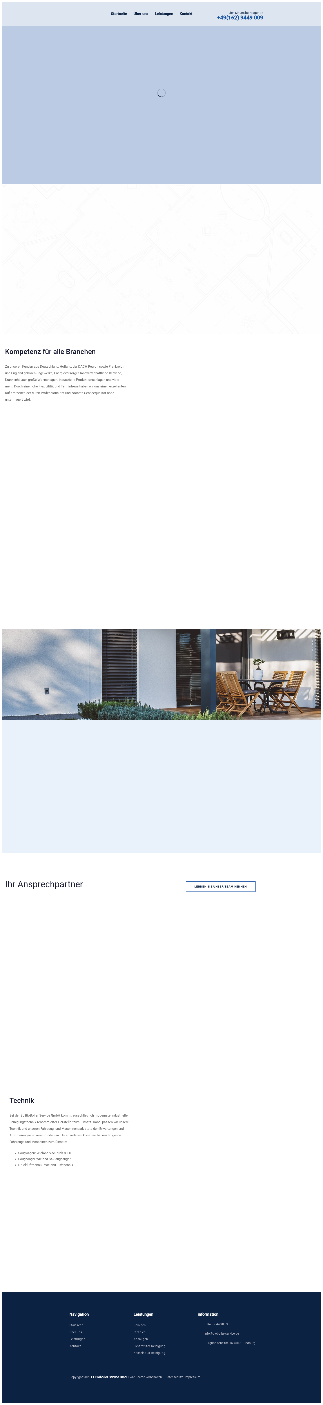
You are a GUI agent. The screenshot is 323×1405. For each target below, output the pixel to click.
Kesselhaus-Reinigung (149, 1353)
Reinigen (140, 1325)
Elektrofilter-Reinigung (149, 1346)
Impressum (192, 1377)
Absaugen (141, 1339)
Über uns (75, 1332)
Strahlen (140, 1332)
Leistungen (77, 1339)
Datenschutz (174, 1377)
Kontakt (75, 1346)
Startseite (76, 1325)
